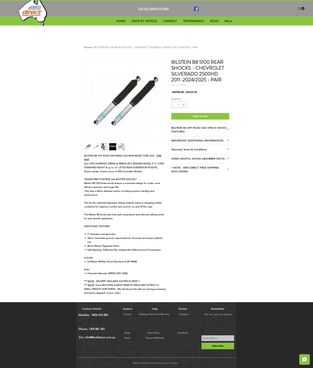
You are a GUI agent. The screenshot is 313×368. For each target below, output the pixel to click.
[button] (301, 8)
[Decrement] (174, 105)
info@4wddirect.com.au (100, 337)
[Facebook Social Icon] (196, 9)
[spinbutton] (179, 105)
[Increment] (184, 105)
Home (87, 47)
